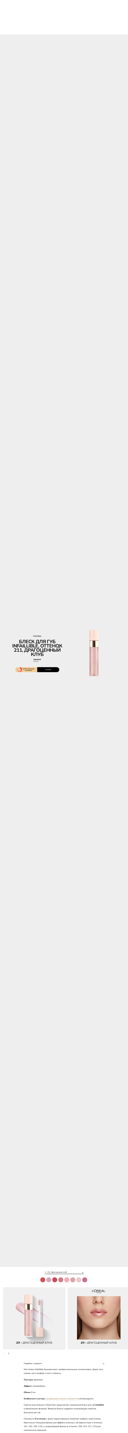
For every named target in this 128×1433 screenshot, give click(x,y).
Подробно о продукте (33, 1363)
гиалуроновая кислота (56, 1398)
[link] (37, 661)
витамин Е (72, 1398)
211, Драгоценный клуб (57, 1272)
